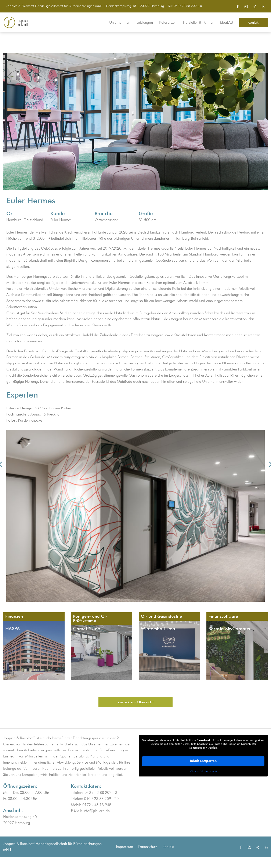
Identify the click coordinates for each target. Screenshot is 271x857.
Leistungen (145, 22)
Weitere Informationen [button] (203, 771)
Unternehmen (119, 22)
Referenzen (168, 22)
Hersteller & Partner (198, 22)
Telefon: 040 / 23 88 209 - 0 (94, 792)
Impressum (124, 846)
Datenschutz (147, 846)
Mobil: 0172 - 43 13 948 (91, 804)
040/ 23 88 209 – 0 (188, 6)
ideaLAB (226, 22)
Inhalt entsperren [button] (203, 761)
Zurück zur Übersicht (135, 702)
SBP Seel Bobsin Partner (53, 408)
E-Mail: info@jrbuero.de (90, 810)
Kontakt (253, 22)
